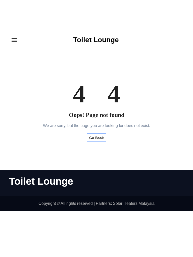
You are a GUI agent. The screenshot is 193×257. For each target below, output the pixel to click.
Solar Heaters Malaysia (134, 203)
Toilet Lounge (96, 40)
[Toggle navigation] (14, 40)
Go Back (96, 138)
